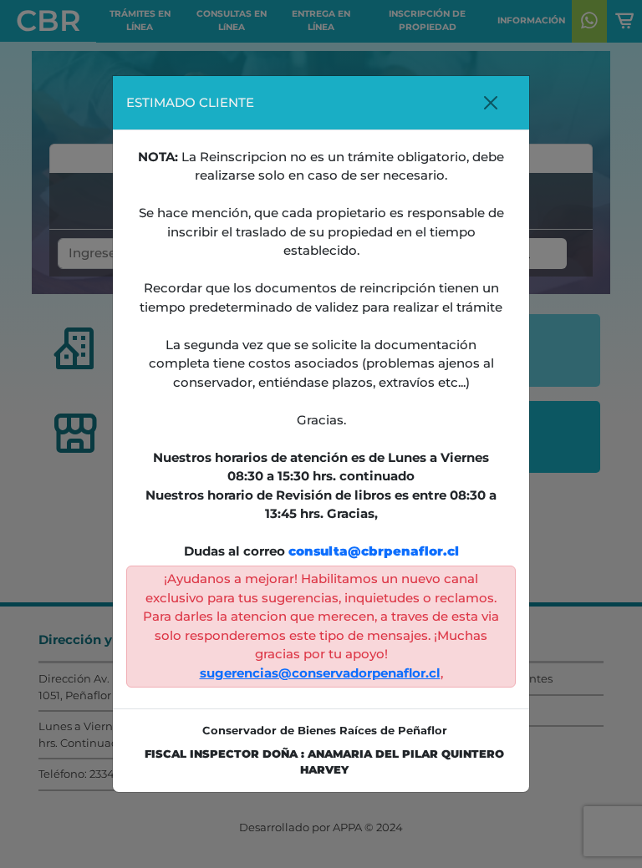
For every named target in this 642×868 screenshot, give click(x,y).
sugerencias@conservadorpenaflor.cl (320, 673)
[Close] (490, 102)
